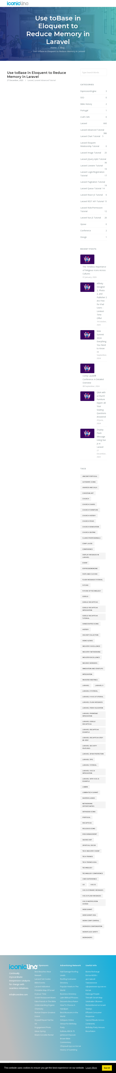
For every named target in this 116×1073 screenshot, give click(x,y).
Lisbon (85, 787)
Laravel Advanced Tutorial (45, 80)
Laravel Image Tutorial (93, 152)
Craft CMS (93, 117)
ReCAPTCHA (87, 823)
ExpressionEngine (93, 91)
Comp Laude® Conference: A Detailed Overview (93, 379)
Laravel (31, 80)
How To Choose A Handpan (67, 1007)
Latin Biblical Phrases (69, 997)
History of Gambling (68, 1049)
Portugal (93, 110)
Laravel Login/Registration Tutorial (93, 174)
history (85, 629)
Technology (87, 868)
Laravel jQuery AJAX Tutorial (93, 159)
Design (93, 237)
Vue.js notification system (90, 902)
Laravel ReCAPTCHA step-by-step (92, 739)
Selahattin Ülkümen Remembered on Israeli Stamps (96, 1005)
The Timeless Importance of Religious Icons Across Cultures (94, 270)
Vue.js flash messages (91, 896)
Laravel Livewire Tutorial (93, 165)
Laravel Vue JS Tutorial (93, 217)
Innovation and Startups (92, 669)
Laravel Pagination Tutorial (93, 182)
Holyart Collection (90, 635)
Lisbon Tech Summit (90, 792)
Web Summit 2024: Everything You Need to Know (101, 340)
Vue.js (93, 885)
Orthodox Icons (88, 812)
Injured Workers (89, 663)
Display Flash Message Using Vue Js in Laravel (101, 438)
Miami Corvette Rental (44, 1035)
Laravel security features (89, 747)
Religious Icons (88, 828)
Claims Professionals (91, 538)
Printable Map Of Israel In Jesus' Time (44, 992)
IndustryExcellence (91, 657)
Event (84, 563)
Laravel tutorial (89, 765)
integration (87, 674)
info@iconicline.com (18, 994)
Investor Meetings (89, 680)
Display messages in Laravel (90, 556)
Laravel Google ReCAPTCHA (88, 723)
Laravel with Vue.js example (90, 780)
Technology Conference (92, 873)
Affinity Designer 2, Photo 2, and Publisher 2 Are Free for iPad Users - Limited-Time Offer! (102, 301)
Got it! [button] (107, 1068)
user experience (89, 879)
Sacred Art (87, 840)
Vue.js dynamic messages (92, 890)
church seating (88, 532)
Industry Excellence (91, 646)
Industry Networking (91, 652)
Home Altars (87, 641)
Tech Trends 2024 (89, 862)
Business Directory (68, 994)
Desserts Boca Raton (69, 1001)
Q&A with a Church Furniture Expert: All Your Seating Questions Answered (101, 404)
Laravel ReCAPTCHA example (90, 731)
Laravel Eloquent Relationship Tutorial (93, 144)
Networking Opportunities (88, 805)
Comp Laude (87, 543)
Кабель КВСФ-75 (67, 1031)
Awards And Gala (89, 487)
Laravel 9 (99, 685)
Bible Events (40, 982)
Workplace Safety (90, 932)
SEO (93, 97)
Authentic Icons (88, 482)
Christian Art (88, 493)
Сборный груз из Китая (70, 1046)
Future (85, 585)
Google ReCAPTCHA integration (90, 609)
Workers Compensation (92, 926)
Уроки (93, 224)
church (85, 499)
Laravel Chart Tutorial (92, 136)
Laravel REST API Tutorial (93, 201)
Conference (93, 230)
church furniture (90, 510)
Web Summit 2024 (89, 915)
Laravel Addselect (42, 986)
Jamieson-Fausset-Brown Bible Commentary (68, 1039)
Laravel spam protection (93, 754)
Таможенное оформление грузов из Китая (96, 986)
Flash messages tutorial (92, 580)
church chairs (88, 504)
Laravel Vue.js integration (88, 772)
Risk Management (89, 834)
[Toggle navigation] (107, 3)
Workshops (87, 937)
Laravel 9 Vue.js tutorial (92, 697)
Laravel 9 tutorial (90, 691)
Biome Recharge (93, 971)
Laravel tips (87, 759)
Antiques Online (67, 1020)
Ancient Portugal (89, 476)
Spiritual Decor (89, 845)
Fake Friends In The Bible (45, 1001)
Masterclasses (88, 798)
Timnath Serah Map (94, 997)
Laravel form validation (92, 708)
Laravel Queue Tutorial (92, 188)
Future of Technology (91, 591)
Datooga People (92, 994)
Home (54, 47)
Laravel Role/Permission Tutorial (93, 209)
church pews (88, 521)
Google (85, 596)
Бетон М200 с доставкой (91, 977)
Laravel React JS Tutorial (93, 194)
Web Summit (87, 909)
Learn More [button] (91, 1068)
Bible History (93, 104)
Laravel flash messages (92, 702)
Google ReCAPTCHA (90, 602)
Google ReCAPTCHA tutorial (90, 617)
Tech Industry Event (90, 851)
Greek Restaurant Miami (45, 997)
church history (89, 516)
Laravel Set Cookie (43, 979)
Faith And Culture (89, 574)
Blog (62, 47)
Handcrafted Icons (90, 624)
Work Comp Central (90, 921)
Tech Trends (87, 856)
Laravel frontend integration (90, 714)
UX (83, 885)
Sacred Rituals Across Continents (95, 1022)
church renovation (90, 527)
